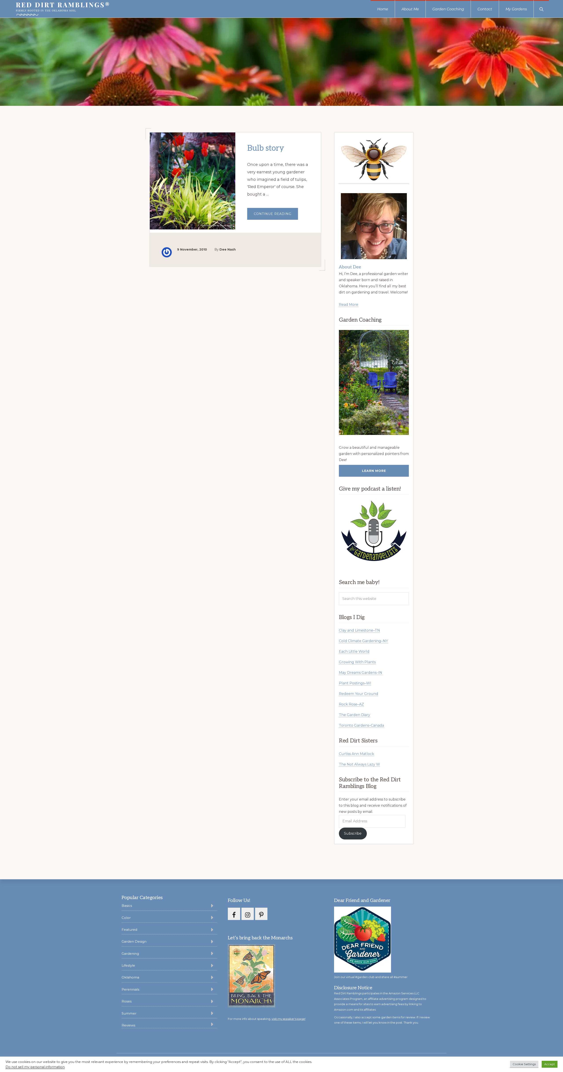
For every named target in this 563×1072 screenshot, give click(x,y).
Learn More (374, 471)
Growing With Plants (357, 662)
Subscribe (353, 833)
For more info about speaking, (266, 1019)
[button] (541, 9)
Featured (129, 929)
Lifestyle (128, 965)
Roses (127, 1001)
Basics (127, 905)
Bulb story (265, 148)
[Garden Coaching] (374, 382)
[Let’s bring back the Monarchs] (251, 1006)
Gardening (130, 953)
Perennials (130, 989)
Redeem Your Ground (358, 694)
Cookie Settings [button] (524, 1064)
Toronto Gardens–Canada (361, 725)
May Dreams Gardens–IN (360, 673)
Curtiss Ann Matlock (356, 754)
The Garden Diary (354, 715)
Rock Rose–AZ (351, 704)
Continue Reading (276, 216)
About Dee (350, 267)
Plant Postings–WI (355, 683)
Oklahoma (130, 977)
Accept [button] (549, 1064)
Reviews (128, 1025)
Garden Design (134, 941)
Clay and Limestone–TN (359, 630)
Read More (348, 304)
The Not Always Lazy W (359, 764)
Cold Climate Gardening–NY (363, 641)
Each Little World (354, 651)
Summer (129, 1013)
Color (126, 918)
